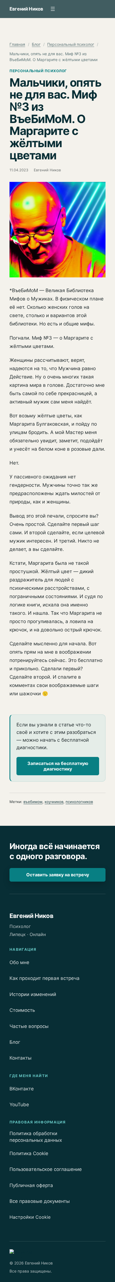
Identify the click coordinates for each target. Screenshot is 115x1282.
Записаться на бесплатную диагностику (57, 766)
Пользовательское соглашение (45, 1169)
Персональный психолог (70, 44)
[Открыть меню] (53, 9)
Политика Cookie (28, 1153)
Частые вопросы (29, 1026)
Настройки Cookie (30, 1217)
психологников (79, 801)
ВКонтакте (21, 1089)
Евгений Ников (26, 9)
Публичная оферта (31, 1185)
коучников (54, 801)
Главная (17, 44)
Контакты (20, 1058)
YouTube (19, 1104)
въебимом (32, 801)
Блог (36, 44)
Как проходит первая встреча (44, 978)
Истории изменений (32, 994)
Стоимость (22, 1010)
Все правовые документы (39, 1201)
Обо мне (19, 962)
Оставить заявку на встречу (57, 874)
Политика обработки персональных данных (35, 1137)
